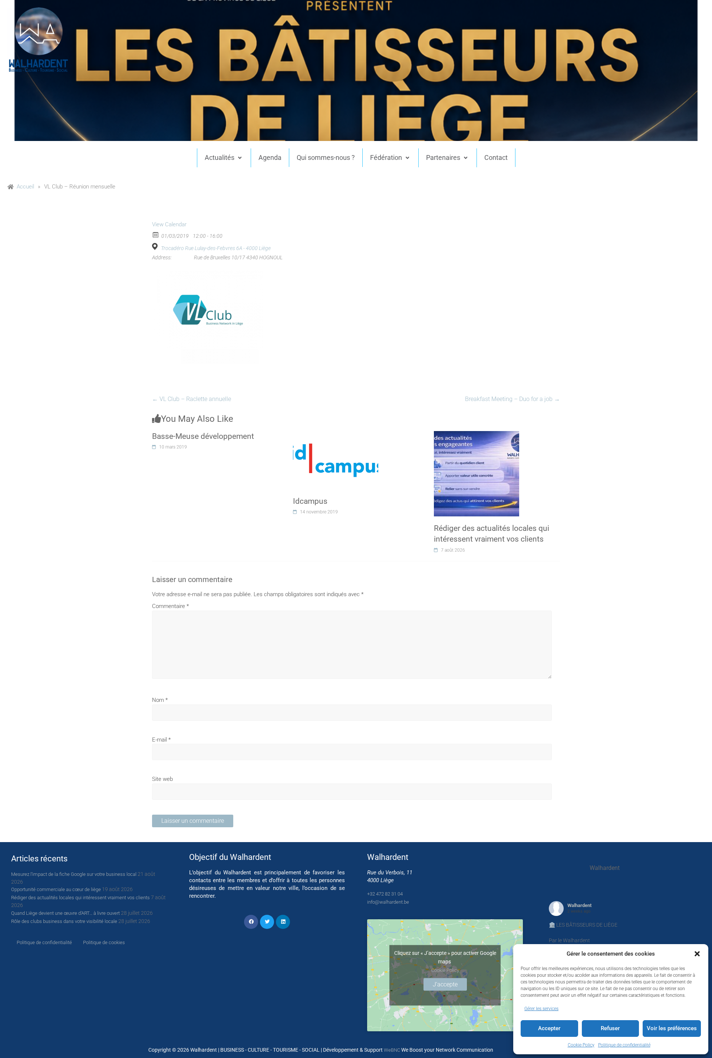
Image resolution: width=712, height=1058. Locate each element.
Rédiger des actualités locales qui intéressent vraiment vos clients (80, 897)
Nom (160, 700)
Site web (162, 779)
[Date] (156, 234)
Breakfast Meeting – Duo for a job (512, 398)
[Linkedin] (283, 922)
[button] (697, 953)
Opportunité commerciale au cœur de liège (56, 889)
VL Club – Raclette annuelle (191, 398)
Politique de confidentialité (624, 1045)
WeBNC (392, 1050)
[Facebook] (251, 922)
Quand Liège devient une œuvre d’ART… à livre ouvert (65, 913)
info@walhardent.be (388, 902)
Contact (496, 157)
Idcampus (310, 501)
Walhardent (579, 905)
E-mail (161, 739)
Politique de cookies (104, 942)
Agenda (269, 157)
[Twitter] (267, 922)
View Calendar (169, 224)
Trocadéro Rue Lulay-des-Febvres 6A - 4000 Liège (216, 248)
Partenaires (443, 157)
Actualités (219, 157)
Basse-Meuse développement (203, 436)
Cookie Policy (581, 1045)
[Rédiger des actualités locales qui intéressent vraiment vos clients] (476, 435)
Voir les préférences (672, 1028)
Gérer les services (541, 1008)
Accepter (549, 1028)
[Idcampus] (335, 435)
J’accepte (445, 984)
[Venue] (156, 246)
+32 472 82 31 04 (385, 894)
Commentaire (170, 606)
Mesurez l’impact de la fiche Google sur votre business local (73, 874)
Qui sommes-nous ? (326, 157)
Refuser (610, 1028)
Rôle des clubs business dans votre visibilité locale (64, 921)
